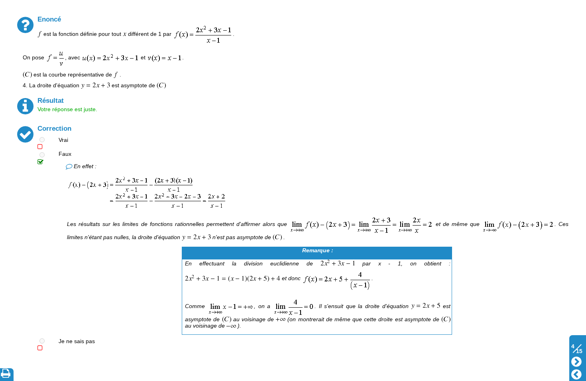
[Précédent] (576, 373)
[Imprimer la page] (7, 374)
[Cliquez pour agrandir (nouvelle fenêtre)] (146, 192)
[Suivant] (576, 360)
